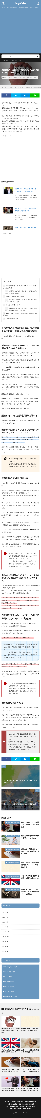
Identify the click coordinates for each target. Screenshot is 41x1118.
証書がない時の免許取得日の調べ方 (14, 296)
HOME (5, 87)
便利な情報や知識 (23, 7)
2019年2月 (5, 927)
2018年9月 (5, 942)
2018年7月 (5, 951)
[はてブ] (25, 95)
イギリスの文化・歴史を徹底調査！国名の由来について (30, 878)
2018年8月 (5, 946)
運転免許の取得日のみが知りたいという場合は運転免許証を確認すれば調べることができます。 (21, 309)
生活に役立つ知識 (12, 7)
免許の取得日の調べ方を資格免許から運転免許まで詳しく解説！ (10, 1030)
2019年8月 (5, 912)
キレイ (3, 60)
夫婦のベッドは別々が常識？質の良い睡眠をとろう (30, 1051)
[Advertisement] (20, 30)
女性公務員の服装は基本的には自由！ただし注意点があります (10, 1089)
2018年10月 (5, 937)
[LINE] (35, 95)
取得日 (24, 77)
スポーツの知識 (34, 7)
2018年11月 (5, 932)
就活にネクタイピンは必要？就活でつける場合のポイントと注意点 (30, 891)
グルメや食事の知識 (9, 972)
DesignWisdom (20, 4)
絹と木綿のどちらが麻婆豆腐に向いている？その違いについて (30, 864)
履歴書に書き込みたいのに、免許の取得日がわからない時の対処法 (20, 314)
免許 (21, 77)
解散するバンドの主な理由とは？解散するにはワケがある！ (30, 824)
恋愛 (16, 60)
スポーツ (8, 60)
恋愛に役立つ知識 (9, 986)
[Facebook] (6, 95)
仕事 (20, 60)
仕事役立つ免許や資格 (11, 319)
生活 (13, 60)
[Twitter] (16, 95)
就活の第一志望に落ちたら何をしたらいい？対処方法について (30, 851)
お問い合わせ (27, 1108)
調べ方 (31, 77)
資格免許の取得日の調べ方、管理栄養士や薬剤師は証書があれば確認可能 (20, 287)
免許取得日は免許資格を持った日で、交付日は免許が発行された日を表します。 (21, 292)
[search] (38, 56)
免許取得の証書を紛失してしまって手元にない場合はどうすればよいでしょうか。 (21, 301)
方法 (28, 77)
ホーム (3, 7)
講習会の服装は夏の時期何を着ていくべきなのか (30, 837)
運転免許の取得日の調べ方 (12, 305)
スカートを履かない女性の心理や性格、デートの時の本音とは (30, 1070)
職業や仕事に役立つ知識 (10, 77)
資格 (35, 77)
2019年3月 (5, 922)
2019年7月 (5, 917)
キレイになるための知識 (10, 967)
